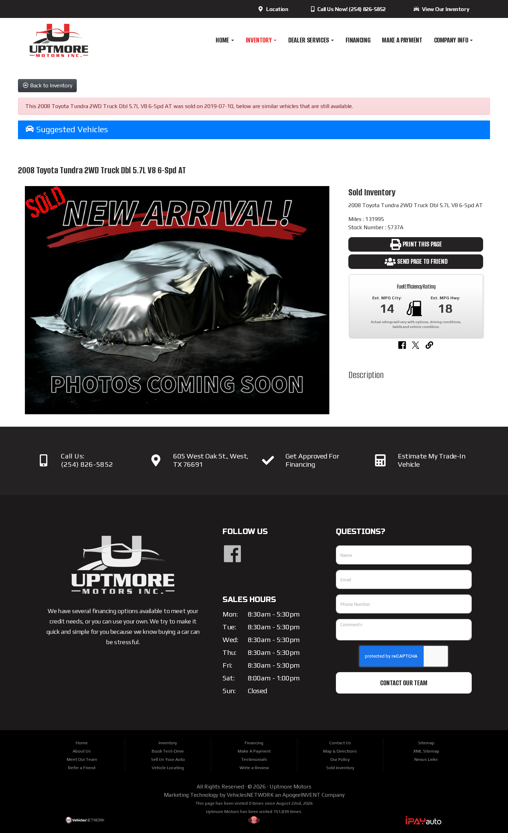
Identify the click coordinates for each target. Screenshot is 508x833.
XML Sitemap (426, 751)
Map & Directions (340, 751)
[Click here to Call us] (43, 460)
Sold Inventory (340, 767)
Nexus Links (426, 759)
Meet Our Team (82, 759)
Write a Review (254, 767)
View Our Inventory (444, 9)
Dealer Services (309, 40)
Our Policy (340, 759)
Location (276, 9)
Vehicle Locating (168, 767)
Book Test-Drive (168, 751)
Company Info (452, 40)
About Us (82, 751)
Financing (358, 40)
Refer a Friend (81, 767)
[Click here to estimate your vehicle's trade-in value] (380, 460)
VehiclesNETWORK (250, 795)
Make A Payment (402, 40)
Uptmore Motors (290, 786)
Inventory (259, 40)
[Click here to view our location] (156, 460)
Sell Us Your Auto (168, 759)
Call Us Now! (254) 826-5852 (351, 9)
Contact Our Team (403, 683)
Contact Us (340, 742)
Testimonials (254, 759)
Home (223, 40)
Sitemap (426, 742)
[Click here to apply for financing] (268, 460)
